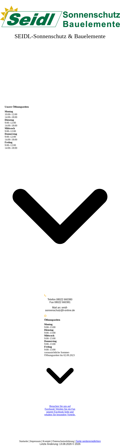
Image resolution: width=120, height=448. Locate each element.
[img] (60, 15)
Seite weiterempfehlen (88, 441)
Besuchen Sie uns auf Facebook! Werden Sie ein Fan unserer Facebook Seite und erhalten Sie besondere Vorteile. (59, 410)
